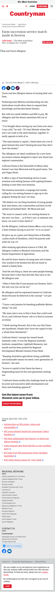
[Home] (7, 6)
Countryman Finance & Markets (13, 26)
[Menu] (3, 6)
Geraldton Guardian (8, 492)
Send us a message (14, 546)
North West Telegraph (9, 514)
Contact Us (6, 562)
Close (8, 586)
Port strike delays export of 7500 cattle (22, 460)
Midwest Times (7, 508)
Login (32, 6)
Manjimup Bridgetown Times (12, 506)
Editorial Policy (40, 562)
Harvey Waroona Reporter (10, 498)
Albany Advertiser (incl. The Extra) (13, 476)
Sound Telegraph (7, 522)
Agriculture (22, 24)
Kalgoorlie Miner (7, 500)
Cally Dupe (48, 42)
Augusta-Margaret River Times (12, 479)
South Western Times (9, 519)
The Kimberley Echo (9, 503)
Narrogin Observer (8, 511)
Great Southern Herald (9, 495)
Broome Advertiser (8, 482)
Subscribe (42, 6)
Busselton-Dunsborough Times (12, 487)
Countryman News (8, 24)
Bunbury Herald (7, 484)
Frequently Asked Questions (22, 562)
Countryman (6, 490)
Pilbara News (6, 516)
